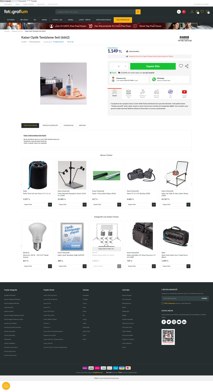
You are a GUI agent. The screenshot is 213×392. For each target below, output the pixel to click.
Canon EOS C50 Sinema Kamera (53, 331)
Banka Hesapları (127, 295)
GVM (84, 335)
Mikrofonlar (7, 339)
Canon (85, 303)
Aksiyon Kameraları (9, 331)
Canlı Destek (120, 80)
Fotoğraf (11, 20)
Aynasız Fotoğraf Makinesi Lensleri (14, 315)
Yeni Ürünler (40, 4)
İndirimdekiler (8, 4)
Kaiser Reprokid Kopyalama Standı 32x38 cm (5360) (72, 194)
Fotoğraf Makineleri (10, 295)
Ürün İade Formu (127, 327)
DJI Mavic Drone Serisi (10, 347)
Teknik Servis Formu (128, 323)
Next (191, 184)
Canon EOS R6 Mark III (50, 299)
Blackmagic (86, 327)
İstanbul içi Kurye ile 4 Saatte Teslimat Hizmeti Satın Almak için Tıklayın (151, 56)
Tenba (25, 191)
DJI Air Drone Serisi (10, 351)
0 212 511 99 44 (53, 4)
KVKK (124, 347)
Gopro (85, 319)
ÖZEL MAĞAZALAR (122, 20)
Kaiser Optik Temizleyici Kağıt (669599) (71, 255)
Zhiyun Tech (86, 331)
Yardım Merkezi (126, 331)
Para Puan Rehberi (127, 335)
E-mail (136, 80)
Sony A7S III (47, 303)
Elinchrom (26, 253)
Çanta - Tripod (84, 20)
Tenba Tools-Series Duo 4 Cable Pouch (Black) (175, 256)
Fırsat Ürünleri (6, 386)
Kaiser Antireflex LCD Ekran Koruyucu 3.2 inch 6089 (141, 256)
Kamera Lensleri (8, 311)
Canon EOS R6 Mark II (50, 295)
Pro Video (24, 20)
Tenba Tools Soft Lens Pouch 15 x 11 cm (37, 193)
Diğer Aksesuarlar (103, 20)
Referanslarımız (126, 303)
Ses (35, 20)
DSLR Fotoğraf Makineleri (11, 303)
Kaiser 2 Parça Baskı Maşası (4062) (104, 193)
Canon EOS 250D (49, 315)
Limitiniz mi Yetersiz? (128, 339)
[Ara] (138, 11)
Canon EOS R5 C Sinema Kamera (53, 339)
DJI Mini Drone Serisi (10, 355)
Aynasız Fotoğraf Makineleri (12, 299)
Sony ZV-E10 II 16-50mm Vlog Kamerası (55, 347)
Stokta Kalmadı (98, 266)
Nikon (84, 311)
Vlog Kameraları (8, 307)
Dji (84, 315)
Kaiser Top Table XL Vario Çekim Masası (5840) (175, 194)
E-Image (85, 299)
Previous (21, 184)
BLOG (124, 307)
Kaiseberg (86, 295)
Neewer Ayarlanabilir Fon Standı (103, 255)
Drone (44, 20)
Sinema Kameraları (9, 335)
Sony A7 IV (47, 307)
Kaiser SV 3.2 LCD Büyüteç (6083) (138, 193)
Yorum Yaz (70, 42)
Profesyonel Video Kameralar (12, 327)
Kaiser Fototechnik (64, 191)
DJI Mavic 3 (47, 327)
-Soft (96, 378)
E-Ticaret (100, 378)
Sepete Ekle (153, 66)
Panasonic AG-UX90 (50, 335)
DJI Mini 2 (47, 323)
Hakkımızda (125, 311)
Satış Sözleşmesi (127, 343)
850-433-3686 (128, 80)
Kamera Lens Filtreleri (10, 323)
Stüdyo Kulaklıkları (9, 343)
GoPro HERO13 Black (50, 319)
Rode (84, 339)
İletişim (18, 4)
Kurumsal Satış (126, 299)
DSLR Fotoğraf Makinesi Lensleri (13, 319)
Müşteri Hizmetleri (28, 4)
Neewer (94, 253)
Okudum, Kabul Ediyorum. (177, 303)
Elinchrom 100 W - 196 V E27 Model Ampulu (35, 256)
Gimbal (70, 20)
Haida (84, 323)
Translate (34, 1)
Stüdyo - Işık (57, 20)
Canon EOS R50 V (49, 311)
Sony (84, 307)
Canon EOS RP (48, 343)
